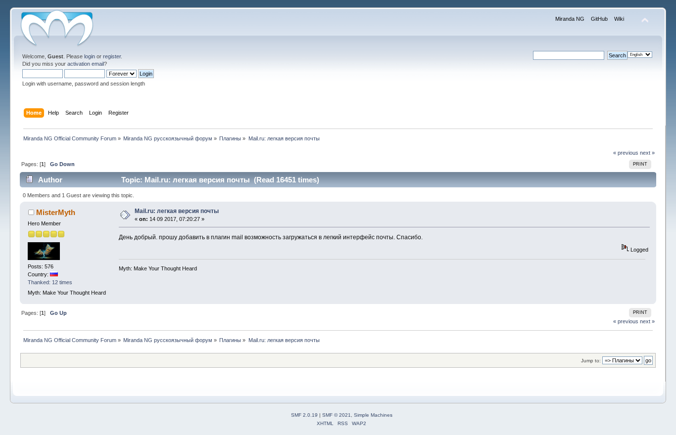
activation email (85, 64)
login (89, 56)
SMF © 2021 (336, 415)
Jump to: (591, 360)
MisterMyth (55, 212)
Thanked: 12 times (50, 282)
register (112, 56)
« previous (625, 153)
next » (647, 153)
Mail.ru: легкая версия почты (177, 211)
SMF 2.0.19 (304, 415)
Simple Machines (373, 415)
